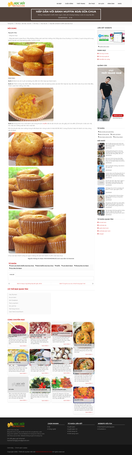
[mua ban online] (111, 37)
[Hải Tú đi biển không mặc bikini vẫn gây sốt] (101, 169)
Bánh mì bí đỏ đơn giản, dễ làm (83, 345)
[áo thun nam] (110, 94)
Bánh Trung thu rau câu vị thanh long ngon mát (72, 283)
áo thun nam (119, 137)
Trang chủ (10, 23)
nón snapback (13, 300)
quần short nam (104, 228)
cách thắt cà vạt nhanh (16, 311)
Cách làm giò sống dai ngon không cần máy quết (38, 335)
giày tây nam (13, 294)
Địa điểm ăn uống (104, 59)
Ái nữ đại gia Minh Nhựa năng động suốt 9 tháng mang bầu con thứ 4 (114, 197)
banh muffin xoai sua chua (45, 265)
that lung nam (13, 303)
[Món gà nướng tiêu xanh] (62, 384)
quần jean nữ (72, 429)
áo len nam (12, 297)
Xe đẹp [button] (59, 3)
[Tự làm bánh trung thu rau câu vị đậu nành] (62, 329)
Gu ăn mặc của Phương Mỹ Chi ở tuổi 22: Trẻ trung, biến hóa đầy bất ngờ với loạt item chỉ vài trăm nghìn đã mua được (115, 175)
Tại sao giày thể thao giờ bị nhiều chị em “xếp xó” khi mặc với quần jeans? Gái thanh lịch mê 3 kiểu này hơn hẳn (115, 212)
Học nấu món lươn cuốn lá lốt (39, 389)
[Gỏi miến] (18, 384)
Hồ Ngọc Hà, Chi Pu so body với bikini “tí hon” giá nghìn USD (115, 188)
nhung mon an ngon (82, 265)
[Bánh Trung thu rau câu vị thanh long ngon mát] (18, 330)
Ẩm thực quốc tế (104, 56)
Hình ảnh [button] (111, 3)
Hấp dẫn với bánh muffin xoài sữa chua (61, 23)
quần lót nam (116, 134)
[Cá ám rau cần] (84, 365)
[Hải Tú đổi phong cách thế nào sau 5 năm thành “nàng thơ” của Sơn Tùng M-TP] (101, 147)
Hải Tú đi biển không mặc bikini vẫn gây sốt (115, 166)
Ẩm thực (36, 23)
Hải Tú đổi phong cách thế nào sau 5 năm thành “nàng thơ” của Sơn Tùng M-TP (115, 145)
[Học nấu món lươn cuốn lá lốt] (40, 384)
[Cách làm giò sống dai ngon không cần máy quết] (40, 329)
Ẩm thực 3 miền (104, 53)
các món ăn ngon (16, 268)
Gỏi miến (11, 389)
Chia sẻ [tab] (12, 274)
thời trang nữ (72, 431)
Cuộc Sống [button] (69, 3)
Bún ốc (32, 362)
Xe (49, 427)
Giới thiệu (10, 448)
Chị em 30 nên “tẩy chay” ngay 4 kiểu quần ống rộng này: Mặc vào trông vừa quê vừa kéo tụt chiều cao (115, 182)
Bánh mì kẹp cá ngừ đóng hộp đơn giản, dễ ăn (29, 283)
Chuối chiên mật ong (14, 362)
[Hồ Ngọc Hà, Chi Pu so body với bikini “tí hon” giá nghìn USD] (101, 192)
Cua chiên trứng (78, 399)
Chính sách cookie (21, 448)
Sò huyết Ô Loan (57, 360)
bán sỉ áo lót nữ (104, 134)
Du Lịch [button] (101, 3)
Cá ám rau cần (78, 370)
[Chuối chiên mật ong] (18, 357)
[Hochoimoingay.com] (16, 3)
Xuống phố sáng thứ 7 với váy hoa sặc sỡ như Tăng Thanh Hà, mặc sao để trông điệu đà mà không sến (115, 152)
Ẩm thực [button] (92, 3)
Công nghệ (52, 429)
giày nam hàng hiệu (105, 137)
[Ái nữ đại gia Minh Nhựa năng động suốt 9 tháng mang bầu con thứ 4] (101, 199)
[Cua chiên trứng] (84, 394)
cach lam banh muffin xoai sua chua (22, 265)
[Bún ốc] (40, 357)
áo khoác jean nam (104, 231)
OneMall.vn (102, 429)
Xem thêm (23, 346)
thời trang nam (73, 433)
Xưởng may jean (104, 46)
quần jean (71, 427)
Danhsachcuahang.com (106, 427)
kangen (101, 234)
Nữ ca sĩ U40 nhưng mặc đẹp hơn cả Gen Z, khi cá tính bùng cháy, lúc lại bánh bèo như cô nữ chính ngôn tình (115, 160)
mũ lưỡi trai (12, 306)
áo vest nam (102, 222)
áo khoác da (102, 225)
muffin (45, 123)
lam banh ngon (68, 265)
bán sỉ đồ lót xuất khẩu (106, 131)
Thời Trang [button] (81, 3)
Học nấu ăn (44, 23)
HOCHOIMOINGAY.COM (44, 452)
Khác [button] (120, 3)
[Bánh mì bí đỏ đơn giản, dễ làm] (84, 335)
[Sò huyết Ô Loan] (62, 355)
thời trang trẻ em (14, 309)
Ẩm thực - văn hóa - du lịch (23, 23)
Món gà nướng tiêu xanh (59, 389)
